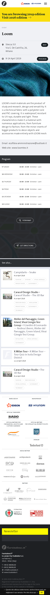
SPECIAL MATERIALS (39, 279)
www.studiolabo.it (10, 572)
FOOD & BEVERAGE (21, 302)
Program (42, 59)
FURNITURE (18, 279)
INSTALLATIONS (33, 302)
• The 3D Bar (29, 372)
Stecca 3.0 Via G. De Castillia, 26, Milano (16, 48)
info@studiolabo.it (11, 570)
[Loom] (25, 79)
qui (35, 592)
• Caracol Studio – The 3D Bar (29, 295)
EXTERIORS (28, 279)
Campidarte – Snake (25, 274)
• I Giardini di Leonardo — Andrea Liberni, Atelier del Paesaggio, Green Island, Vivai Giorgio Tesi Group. (30, 327)
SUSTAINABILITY (32, 283)
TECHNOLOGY (19, 310)
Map (44, 45)
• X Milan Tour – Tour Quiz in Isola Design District (29, 356)
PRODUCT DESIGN (20, 283)
